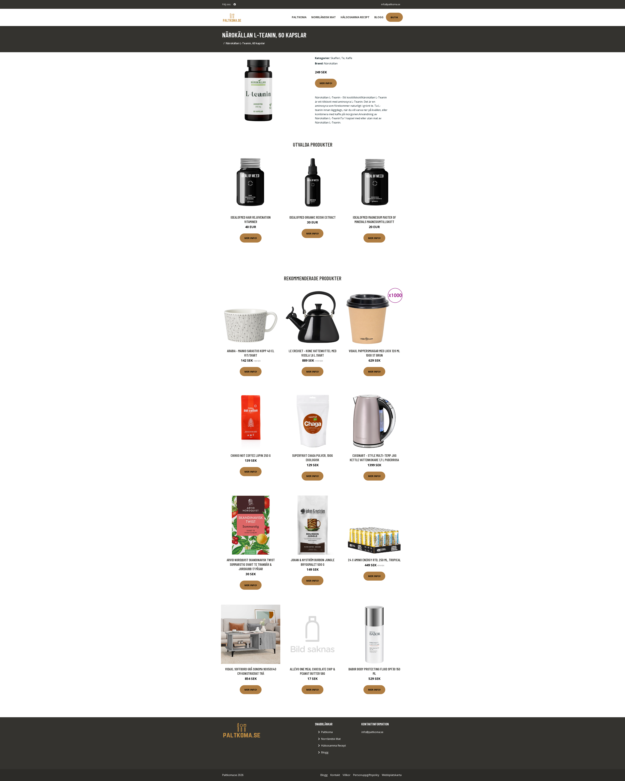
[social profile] (234, 4)
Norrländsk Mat (323, 17)
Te (343, 58)
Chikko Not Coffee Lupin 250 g (251, 455)
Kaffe (349, 58)
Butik (394, 17)
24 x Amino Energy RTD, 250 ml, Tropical (374, 560)
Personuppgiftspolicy (366, 775)
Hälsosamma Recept (355, 17)
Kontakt (335, 775)
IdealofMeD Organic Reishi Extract (312, 217)
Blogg (378, 17)
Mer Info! (326, 83)
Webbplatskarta (392, 775)
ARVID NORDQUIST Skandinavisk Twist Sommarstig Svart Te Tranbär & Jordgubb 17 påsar (251, 564)
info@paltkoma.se (390, 4)
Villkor (346, 775)
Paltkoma (299, 17)
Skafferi (335, 58)
